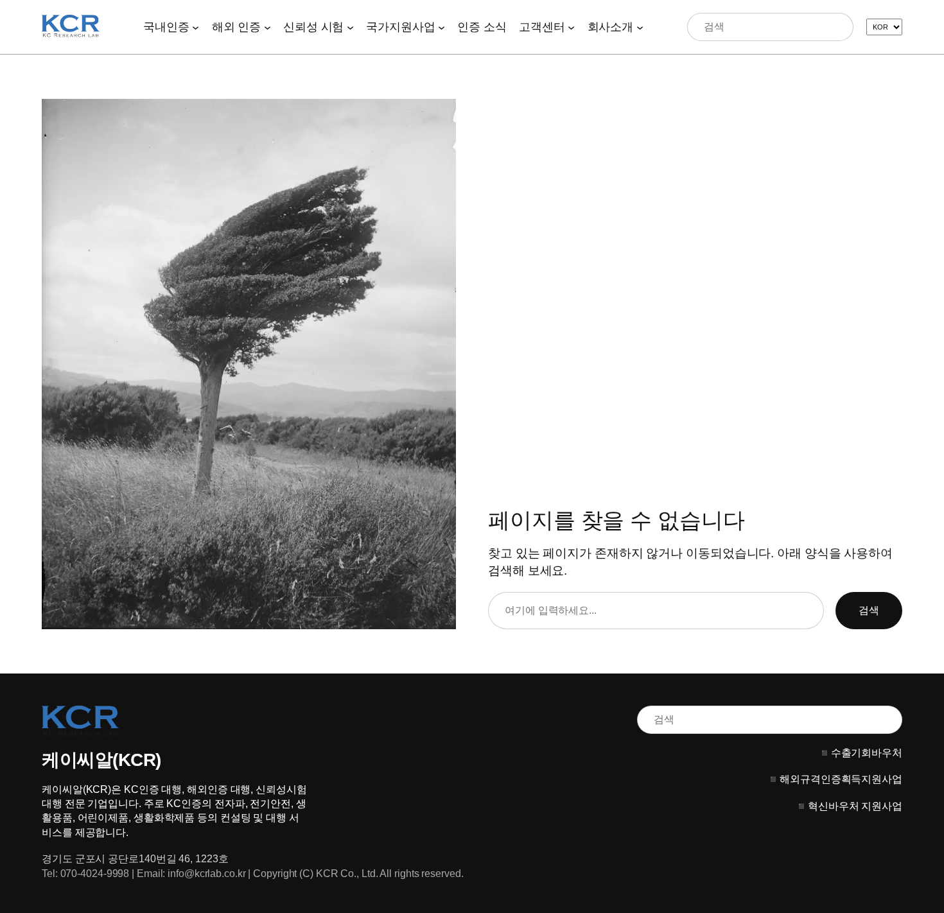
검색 (869, 610)
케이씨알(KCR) (101, 760)
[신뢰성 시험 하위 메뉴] (350, 26)
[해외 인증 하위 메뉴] (267, 26)
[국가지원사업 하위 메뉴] (441, 26)
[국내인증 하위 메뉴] (195, 26)
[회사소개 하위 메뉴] (639, 26)
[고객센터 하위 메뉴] (571, 26)
